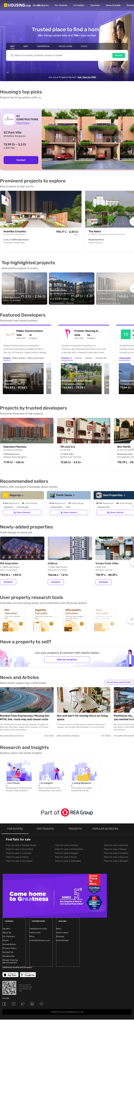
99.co (31, 936)
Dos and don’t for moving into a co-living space (82, 717)
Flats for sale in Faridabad (19, 861)
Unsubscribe (8, 956)
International (62, 940)
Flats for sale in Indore (17, 857)
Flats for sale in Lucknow (18, 853)
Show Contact (23, 512)
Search (119, 55)
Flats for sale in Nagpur (67, 853)
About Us (7, 932)
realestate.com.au (38, 928)
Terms (5, 940)
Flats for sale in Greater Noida (21, 845)
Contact (21, 160)
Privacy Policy (10, 948)
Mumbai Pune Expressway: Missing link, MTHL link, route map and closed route (25, 717)
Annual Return (9, 944)
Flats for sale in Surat (66, 857)
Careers (6, 928)
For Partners (9, 936)
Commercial (43, 46)
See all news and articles (119, 682)
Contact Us (8, 952)
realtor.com (35, 932)
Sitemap (60, 936)
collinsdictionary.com (39, 940)
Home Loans (62, 932)
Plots (84, 46)
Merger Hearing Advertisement (10, 961)
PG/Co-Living (65, 46)
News (58, 928)
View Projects (22, 123)
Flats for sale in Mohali (66, 845)
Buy (12, 46)
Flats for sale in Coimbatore (69, 849)
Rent (25, 46)
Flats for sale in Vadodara (68, 861)
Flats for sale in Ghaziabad (19, 849)
